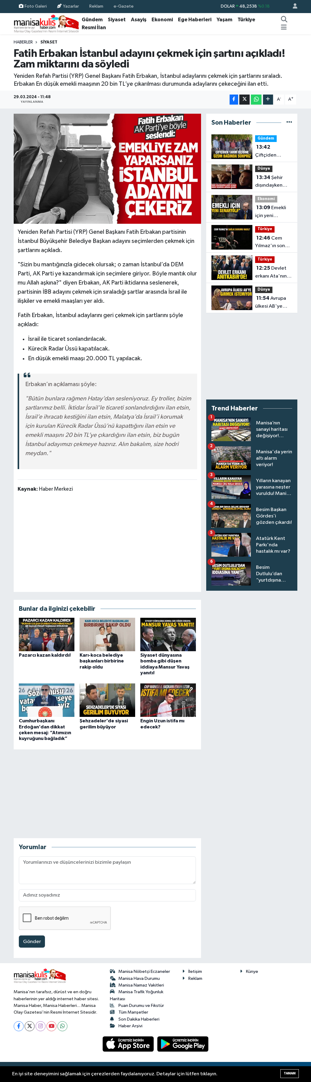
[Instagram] (41, 1026)
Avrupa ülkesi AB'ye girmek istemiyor (270, 303)
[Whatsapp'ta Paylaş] (256, 100)
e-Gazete (124, 6)
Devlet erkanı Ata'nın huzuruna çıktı (271, 272)
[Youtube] (51, 1026)
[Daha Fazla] (268, 100)
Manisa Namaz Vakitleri (141, 985)
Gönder (32, 941)
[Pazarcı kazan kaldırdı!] (46, 634)
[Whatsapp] (62, 1026)
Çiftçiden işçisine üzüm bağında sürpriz (273, 151)
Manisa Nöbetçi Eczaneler (144, 971)
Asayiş (138, 19)
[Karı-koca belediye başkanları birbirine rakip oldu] (107, 634)
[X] (30, 1026)
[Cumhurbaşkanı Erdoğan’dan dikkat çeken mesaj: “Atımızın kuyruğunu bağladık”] (46, 700)
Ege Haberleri (194, 19)
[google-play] (183, 1043)
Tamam (290, 1073)
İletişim (195, 971)
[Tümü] (289, 122)
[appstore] (128, 1043)
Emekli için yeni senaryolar (270, 212)
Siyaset (117, 19)
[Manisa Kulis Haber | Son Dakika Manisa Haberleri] (46, 24)
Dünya (264, 169)
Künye (252, 971)
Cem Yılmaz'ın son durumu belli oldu (270, 242)
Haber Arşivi (130, 1026)
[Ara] (284, 20)
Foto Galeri (36, 6)
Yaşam (224, 19)
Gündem (92, 19)
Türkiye (246, 19)
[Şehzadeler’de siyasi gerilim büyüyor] (107, 700)
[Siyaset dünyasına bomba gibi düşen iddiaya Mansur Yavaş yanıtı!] (168, 634)
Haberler (23, 42)
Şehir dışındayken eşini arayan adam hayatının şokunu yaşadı (272, 182)
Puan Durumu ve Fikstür (141, 1005)
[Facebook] (19, 1026)
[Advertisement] (107, 542)
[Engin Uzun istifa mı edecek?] (168, 700)
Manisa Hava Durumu (139, 978)
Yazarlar (71, 6)
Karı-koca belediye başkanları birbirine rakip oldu (102, 661)
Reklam (96, 6)
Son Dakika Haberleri (138, 1019)
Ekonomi (162, 19)
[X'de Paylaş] (244, 100)
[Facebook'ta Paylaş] (234, 100)
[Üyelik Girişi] (292, 6)
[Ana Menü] (284, 28)
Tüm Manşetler (133, 1012)
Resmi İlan (94, 27)
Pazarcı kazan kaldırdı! (45, 655)
